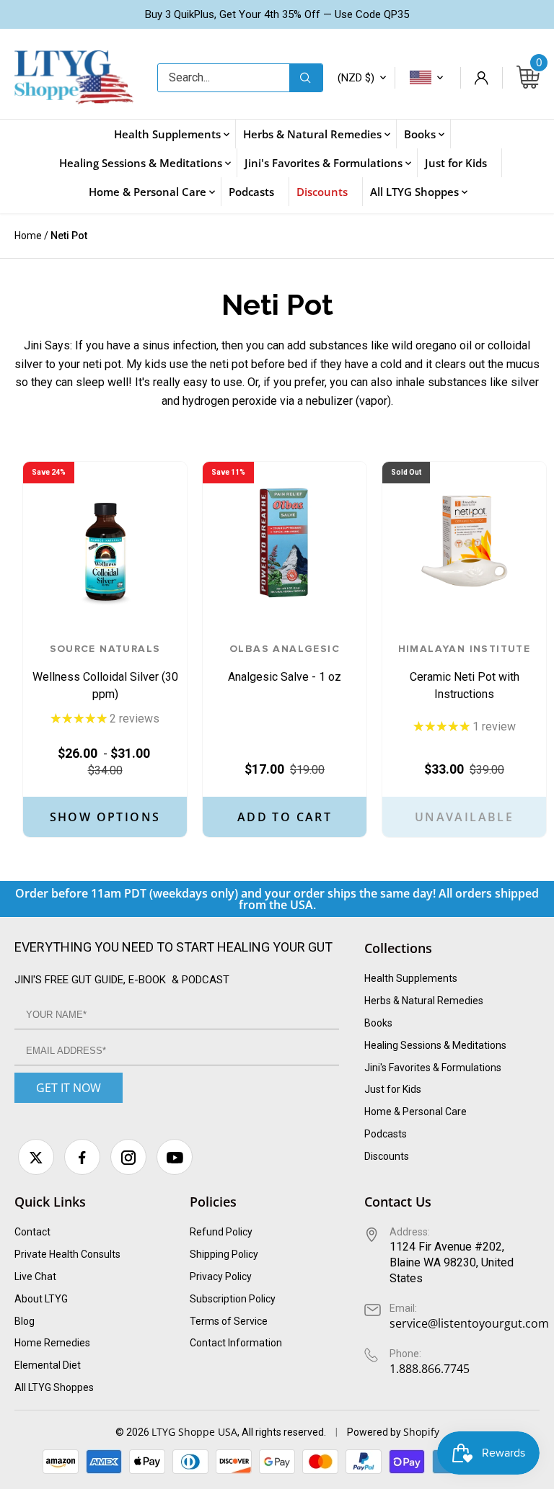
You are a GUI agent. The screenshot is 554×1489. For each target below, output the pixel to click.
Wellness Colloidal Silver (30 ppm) (105, 672)
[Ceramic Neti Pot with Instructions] (464, 543)
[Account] (481, 78)
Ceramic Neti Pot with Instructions (464, 672)
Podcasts (385, 1134)
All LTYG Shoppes (54, 1387)
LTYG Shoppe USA (194, 1432)
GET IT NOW (68, 1088)
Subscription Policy (233, 1299)
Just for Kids (392, 1089)
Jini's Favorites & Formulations (432, 1067)
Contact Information (236, 1343)
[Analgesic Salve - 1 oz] (284, 543)
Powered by (375, 1432)
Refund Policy (221, 1232)
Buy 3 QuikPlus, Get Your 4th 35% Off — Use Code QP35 (277, 14)
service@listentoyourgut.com (469, 1323)
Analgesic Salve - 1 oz (284, 664)
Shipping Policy (224, 1254)
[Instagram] (128, 1157)
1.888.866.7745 (430, 1369)
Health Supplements (410, 978)
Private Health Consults (67, 1254)
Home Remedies (52, 1343)
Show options (105, 817)
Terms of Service (229, 1321)
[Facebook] (82, 1157)
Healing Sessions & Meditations (435, 1045)
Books (378, 1023)
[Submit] (305, 77)
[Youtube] (175, 1157)
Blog (24, 1321)
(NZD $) (356, 77)
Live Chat (35, 1276)
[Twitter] (36, 1157)
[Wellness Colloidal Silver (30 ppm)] (105, 543)
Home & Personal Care (415, 1111)
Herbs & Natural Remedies (423, 1000)
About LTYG (41, 1299)
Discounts (386, 1156)
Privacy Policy (221, 1276)
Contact (32, 1232)
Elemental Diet (47, 1365)
